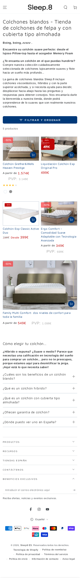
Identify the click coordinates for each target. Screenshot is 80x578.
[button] (65, 7)
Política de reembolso (54, 549)
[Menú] (5, 7)
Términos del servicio (56, 554)
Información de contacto (45, 559)
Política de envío (18, 559)
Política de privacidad (28, 554)
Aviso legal (69, 559)
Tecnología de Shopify (25, 550)
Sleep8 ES (26, 545)
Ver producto (33, 155)
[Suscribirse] (75, 490)
